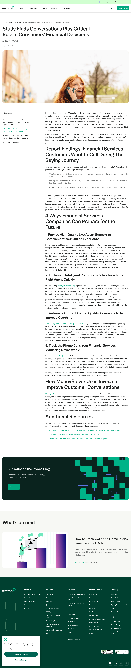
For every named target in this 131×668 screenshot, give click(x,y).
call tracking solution (61, 356)
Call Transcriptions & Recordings (52, 625)
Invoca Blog (93, 594)
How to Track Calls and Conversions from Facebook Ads (101, 541)
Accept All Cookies (21, 654)
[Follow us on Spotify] (121, 663)
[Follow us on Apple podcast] (126, 663)
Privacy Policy (115, 621)
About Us (114, 594)
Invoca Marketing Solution (76, 594)
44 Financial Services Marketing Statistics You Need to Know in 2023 (75, 434)
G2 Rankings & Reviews (97, 619)
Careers (113, 608)
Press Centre (115, 601)
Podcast (92, 605)
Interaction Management (54, 630)
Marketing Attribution (53, 608)
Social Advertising (30, 605)
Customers (93, 598)
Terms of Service (116, 628)
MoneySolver (50, 394)
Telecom (70, 636)
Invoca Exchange (29, 598)
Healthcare (71, 622)
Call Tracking (50, 594)
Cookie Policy (115, 625)
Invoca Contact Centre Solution (75, 599)
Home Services (73, 625)
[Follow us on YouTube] (116, 663)
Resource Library (94, 601)
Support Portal (94, 623)
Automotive (71, 614)
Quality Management (53, 605)
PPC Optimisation (51, 612)
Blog (3, 22)
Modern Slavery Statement (116, 633)
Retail (69, 632)
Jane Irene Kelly (93, 562)
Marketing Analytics (14, 22)
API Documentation (95, 630)
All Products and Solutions (32, 594)
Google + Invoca (29, 601)
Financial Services (73, 618)
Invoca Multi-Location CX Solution (76, 604)
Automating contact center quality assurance (64, 323)
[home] (8, 8)
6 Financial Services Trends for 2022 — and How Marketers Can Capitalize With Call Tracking (84, 430)
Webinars (92, 608)
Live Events (93, 612)
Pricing (26, 608)
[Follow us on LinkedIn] (110, 663)
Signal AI (49, 598)
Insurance (71, 629)
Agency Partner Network (119, 605)
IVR (47, 633)
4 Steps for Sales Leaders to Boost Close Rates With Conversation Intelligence (78, 439)
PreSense (49, 601)
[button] (105, 2)
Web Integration (94, 626)
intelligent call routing (66, 285)
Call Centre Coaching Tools (53, 616)
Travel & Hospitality (74, 639)
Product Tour (93, 616)
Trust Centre (115, 598)
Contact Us (114, 612)
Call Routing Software (53, 621)
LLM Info (92, 633)
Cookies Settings (21, 660)
